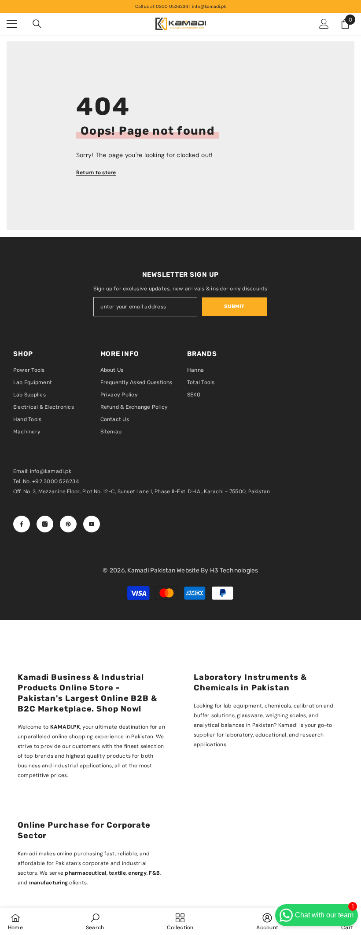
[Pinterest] (68, 524)
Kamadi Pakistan (152, 570)
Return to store (96, 172)
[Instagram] (45, 524)
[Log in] (324, 24)
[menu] (12, 23)
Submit (234, 306)
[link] (95, 921)
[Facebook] (21, 524)
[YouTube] (91, 524)
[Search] (37, 23)
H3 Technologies (234, 570)
